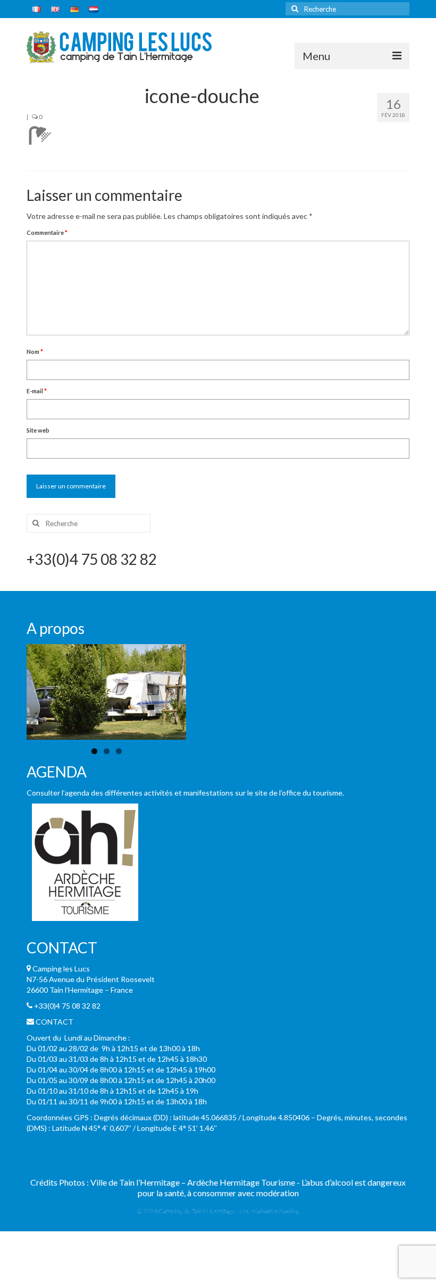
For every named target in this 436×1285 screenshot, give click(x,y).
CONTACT (54, 1021)
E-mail (37, 390)
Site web (38, 430)
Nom (35, 351)
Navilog (289, 1211)
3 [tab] (119, 751)
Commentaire (47, 232)
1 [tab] (94, 751)
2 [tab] (107, 751)
